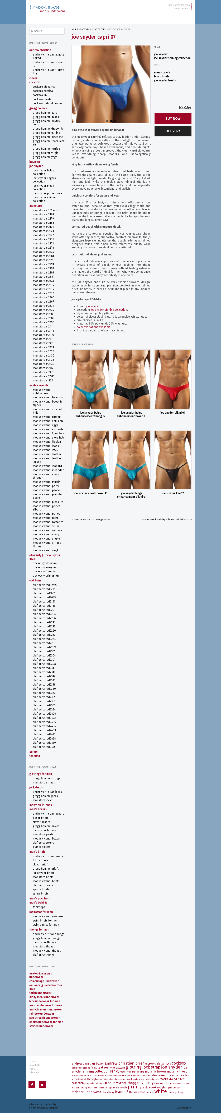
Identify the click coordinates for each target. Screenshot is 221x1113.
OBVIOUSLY (145, 1082)
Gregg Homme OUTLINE (46, 132)
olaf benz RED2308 (44, 663)
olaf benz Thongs (43, 954)
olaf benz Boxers (43, 842)
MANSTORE (35, 205)
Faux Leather (99, 1067)
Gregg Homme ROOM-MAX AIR (49, 142)
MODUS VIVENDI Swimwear (49, 916)
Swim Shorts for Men (46, 924)
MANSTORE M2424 (43, 351)
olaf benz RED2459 (44, 742)
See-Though (157, 1087)
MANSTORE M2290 (43, 260)
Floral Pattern (117, 1067)
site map (34, 1072)
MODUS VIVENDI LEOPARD (47, 466)
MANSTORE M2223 (43, 231)
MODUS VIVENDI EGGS (45, 425)
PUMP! (33, 751)
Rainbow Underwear (41, 1013)
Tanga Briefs (41, 893)
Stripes (177, 1087)
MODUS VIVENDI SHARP (46, 534)
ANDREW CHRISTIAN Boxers (48, 813)
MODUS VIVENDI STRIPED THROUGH (47, 544)
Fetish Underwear (40, 993)
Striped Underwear (41, 1026)
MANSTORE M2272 (43, 243)
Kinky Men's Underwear (44, 997)
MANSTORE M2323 (43, 280)
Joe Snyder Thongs (44, 942)
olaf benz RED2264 (44, 639)
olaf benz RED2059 (44, 597)
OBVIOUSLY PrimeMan (46, 575)
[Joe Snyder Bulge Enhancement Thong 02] (90, 379)
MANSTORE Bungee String (132, 1071)
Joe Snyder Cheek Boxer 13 (90, 493)
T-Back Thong (108, 1092)
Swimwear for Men (41, 912)
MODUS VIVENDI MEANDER (48, 470)
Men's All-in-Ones (40, 805)
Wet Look (150, 1092)
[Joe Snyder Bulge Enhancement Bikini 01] (131, 460)
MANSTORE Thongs (44, 946)
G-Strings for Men (40, 774)
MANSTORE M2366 (43, 297)
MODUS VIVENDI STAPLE (46, 538)
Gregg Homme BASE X (46, 116)
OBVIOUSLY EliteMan (45, 563)
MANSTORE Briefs (43, 877)
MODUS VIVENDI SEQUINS (47, 530)
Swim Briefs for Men (45, 920)
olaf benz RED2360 (44, 688)
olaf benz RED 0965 (45, 585)
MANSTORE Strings (44, 782)
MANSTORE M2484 (43, 376)
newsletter (35, 1065)
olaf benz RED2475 (44, 747)
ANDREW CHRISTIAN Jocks (47, 791)
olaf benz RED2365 (44, 697)
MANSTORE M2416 (43, 334)
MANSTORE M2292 (43, 268)
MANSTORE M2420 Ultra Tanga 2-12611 (92, 519)
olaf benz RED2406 (44, 726)
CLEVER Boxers (41, 822)
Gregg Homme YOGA (45, 157)
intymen (34, 161)
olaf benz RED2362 (44, 693)
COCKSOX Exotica (43, 91)
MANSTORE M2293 (43, 272)
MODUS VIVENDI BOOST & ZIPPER (47, 403)
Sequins (168, 1088)
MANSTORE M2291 (43, 264)
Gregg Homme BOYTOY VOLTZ (46, 122)
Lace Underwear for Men (44, 1001)
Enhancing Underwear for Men (45, 987)
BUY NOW (173, 118)
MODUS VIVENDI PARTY (46, 486)
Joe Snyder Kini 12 (173, 493)
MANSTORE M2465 (43, 368)
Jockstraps (36, 787)
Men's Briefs (162, 72)
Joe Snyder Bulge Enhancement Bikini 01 (131, 495)
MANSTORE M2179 (43, 218)
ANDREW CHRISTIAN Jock (158, 1063)
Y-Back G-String (175, 1092)
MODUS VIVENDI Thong (121, 1083)
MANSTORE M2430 (43, 355)
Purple (144, 1087)
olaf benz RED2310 (44, 668)
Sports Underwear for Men (46, 1022)
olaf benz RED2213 (44, 622)
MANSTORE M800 (43, 380)
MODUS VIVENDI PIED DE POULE (47, 496)
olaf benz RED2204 (44, 614)
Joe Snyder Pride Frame (47, 193)
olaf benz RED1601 (44, 593)
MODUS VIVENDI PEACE (46, 490)
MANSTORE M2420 (43, 343)
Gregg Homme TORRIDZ (46, 148)
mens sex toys (182, 8)
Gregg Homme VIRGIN (46, 152)
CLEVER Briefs (41, 864)
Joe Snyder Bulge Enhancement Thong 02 (90, 414)
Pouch (123, 1087)
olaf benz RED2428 (44, 738)
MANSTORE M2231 (43, 239)
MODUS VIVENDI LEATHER (47, 454)
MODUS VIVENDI (38, 385)
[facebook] (32, 1085)
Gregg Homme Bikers (46, 826)
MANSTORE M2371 (43, 305)
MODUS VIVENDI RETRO (46, 517)
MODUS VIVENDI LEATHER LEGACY (47, 460)
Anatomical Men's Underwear (40, 975)
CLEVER (33, 78)
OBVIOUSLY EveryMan (45, 567)
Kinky (114, 1071)
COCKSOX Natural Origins (47, 103)
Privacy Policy (35, 1104)
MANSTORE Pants (43, 834)
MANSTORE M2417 (43, 339)
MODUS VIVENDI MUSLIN (46, 481)
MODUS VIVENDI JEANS (46, 446)
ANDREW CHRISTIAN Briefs (48, 856)
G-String (134, 1067)
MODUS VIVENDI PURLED (46, 513)
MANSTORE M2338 (43, 293)
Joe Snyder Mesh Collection (43, 187)
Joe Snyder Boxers (44, 830)
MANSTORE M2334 (43, 285)
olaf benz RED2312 (44, 676)
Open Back (114, 1088)
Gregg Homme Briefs (46, 868)
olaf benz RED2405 (44, 722)
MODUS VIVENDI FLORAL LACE (48, 433)
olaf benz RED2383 (44, 705)
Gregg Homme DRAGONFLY (48, 128)
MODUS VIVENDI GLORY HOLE (49, 437)
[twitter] (42, 1085)
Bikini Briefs (161, 76)
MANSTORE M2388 (43, 314)
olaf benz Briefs (43, 885)
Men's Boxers (38, 809)
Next (153, 83)
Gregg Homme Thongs (46, 938)
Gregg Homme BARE (45, 112)
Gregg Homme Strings (46, 778)
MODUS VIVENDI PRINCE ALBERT (46, 507)
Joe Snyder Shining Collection (108, 309)
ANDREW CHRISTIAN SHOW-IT (48, 64)
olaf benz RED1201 (44, 589)
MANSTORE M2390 (43, 322)
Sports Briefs (41, 889)
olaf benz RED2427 (44, 734)
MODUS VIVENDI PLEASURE (48, 502)
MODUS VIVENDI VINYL (45, 550)
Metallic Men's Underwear (46, 1009)
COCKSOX (34, 82)
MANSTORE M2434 (43, 364)
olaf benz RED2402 (44, 717)
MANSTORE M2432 (43, 359)
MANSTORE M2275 (43, 251)
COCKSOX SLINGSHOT (81, 1067)
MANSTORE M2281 (43, 256)
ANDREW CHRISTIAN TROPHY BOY (48, 71)
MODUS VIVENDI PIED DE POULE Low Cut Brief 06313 (165, 519)
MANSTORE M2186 (43, 222)
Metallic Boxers (155, 1071)
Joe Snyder (100, 29)
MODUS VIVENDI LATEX (45, 450)
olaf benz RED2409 (44, 730)
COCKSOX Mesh (42, 99)
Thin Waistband (137, 1092)
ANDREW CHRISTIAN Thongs (48, 934)
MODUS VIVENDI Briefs (46, 881)
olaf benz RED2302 (44, 651)
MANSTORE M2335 (43, 289)
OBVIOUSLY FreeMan (44, 571)
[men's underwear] (47, 5)
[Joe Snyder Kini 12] (173, 460)
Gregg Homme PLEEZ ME (48, 137)
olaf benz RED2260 (44, 630)
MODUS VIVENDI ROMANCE (48, 522)
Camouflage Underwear (44, 981)
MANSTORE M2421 (43, 347)
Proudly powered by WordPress (43, 1108)
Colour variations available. (94, 327)
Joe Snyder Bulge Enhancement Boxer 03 (131, 414)
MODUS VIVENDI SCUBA (46, 526)
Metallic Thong (177, 1071)
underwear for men (179, 5)
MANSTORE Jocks (42, 800)
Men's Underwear (81, 29)
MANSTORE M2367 (43, 301)
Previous (68, 83)
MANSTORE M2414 (43, 330)
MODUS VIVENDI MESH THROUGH (46, 476)
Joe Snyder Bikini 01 (172, 412)
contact (33, 1068)
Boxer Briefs (41, 817)
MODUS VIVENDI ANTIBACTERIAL (42, 391)
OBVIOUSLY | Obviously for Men (44, 557)
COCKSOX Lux (40, 95)
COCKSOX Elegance (44, 86)
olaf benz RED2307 (44, 659)
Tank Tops (39, 907)
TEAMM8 (34, 756)
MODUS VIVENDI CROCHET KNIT (47, 411)
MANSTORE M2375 (43, 310)
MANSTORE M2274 (43, 247)
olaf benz (35, 580)
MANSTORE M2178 (43, 214)
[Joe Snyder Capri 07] (111, 84)
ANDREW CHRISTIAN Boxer (88, 1063)
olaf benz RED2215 (44, 626)
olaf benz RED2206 (44, 618)
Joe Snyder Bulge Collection (43, 172)
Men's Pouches (39, 898)
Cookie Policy (50, 1104)
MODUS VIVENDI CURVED (47, 416)
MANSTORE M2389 (43, 318)
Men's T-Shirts (38, 902)
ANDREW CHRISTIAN (40, 50)
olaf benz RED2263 (44, 634)
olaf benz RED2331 (44, 680)
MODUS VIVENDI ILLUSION (47, 441)
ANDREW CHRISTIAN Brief (124, 1063)
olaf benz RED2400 (44, 713)
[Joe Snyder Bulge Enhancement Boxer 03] (131, 379)
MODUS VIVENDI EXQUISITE (48, 429)
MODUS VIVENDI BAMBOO (48, 397)
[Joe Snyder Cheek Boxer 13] (90, 460)
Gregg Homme (38, 108)
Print (133, 1087)
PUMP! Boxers (41, 847)
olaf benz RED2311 (44, 672)
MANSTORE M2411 (43, 326)
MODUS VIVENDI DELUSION (48, 421)
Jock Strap (151, 1067)
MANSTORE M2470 (43, 372)
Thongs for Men (39, 929)
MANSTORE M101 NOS (45, 210)
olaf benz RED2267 (44, 643)
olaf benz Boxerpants (82, 1088)
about (32, 1061)
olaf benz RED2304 (44, 655)
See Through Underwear (44, 1017)
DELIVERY (173, 131)
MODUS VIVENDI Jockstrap (164, 1075)
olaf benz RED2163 (44, 605)
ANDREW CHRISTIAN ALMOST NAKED (48, 56)
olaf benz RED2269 (44, 647)
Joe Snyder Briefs (165, 80)
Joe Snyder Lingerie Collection (45, 179)
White (160, 1091)
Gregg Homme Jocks (45, 796)
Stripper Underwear (86, 1092)
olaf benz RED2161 (44, 601)
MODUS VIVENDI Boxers (47, 838)
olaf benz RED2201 (44, 610)
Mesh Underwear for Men (45, 1005)
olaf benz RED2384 (44, 709)
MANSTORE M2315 (43, 276)
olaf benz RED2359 (44, 684)
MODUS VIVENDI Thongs (47, 950)
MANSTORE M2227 (43, 235)
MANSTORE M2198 (43, 227)
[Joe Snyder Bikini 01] (173, 379)
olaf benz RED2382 (44, 701)
